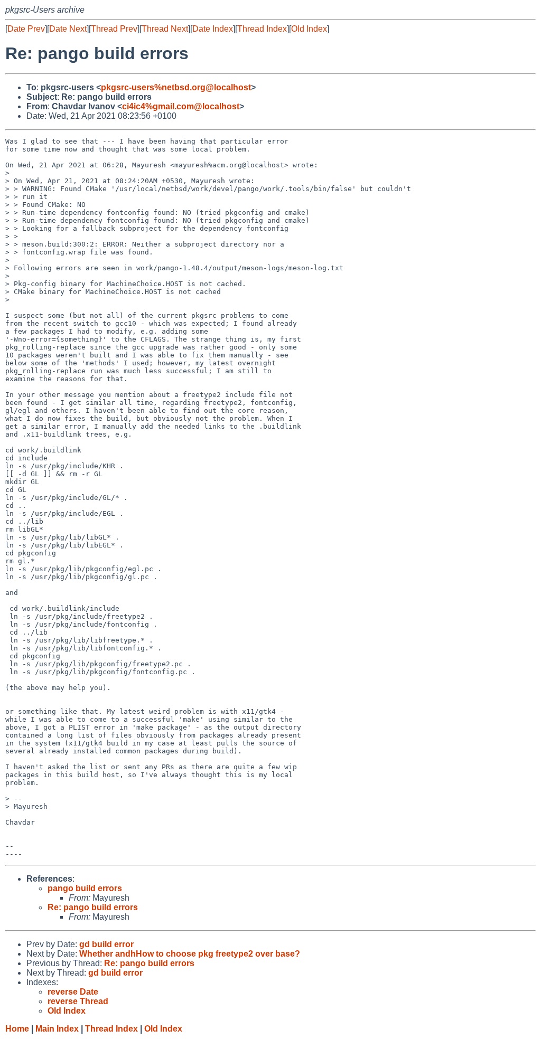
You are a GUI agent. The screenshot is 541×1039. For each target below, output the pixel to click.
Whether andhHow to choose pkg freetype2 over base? (189, 953)
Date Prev (26, 28)
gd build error (106, 944)
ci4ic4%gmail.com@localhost (180, 106)
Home (17, 1028)
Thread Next (165, 28)
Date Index (212, 28)
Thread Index (262, 28)
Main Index (57, 1028)
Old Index (309, 28)
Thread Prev (114, 28)
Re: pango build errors (93, 907)
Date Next (68, 28)
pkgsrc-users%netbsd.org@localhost (176, 87)
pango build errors (85, 888)
